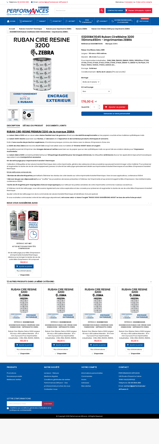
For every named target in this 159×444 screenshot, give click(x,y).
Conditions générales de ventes (57, 379)
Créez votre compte (144, 2)
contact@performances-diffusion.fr (53, 2)
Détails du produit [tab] (33, 125)
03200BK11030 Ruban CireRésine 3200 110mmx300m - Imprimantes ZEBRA (98, 326)
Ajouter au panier (115, 107)
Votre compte (89, 367)
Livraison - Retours (51, 373)
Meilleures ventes (14, 379)
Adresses (85, 383)
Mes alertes (86, 386)
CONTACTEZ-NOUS (115, 10)
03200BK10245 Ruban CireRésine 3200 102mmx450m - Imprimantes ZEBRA (24, 326)
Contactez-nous (50, 389)
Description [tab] (13, 125)
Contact (124, 367)
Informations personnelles (92, 373)
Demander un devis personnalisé (117, 114)
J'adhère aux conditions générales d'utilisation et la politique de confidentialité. (30, 409)
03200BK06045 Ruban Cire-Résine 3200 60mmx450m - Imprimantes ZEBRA (61, 326)
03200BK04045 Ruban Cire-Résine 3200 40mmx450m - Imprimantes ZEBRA (135, 326)
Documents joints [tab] (56, 125)
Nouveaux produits (14, 376)
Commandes (86, 376)
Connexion (128, 2)
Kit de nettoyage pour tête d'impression (24, 247)
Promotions (11, 373)
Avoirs (83, 379)
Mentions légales (51, 376)
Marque (108, 44)
